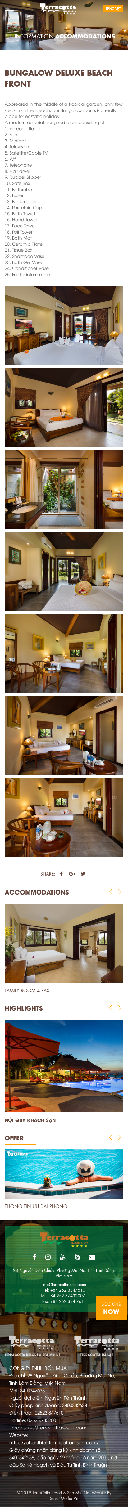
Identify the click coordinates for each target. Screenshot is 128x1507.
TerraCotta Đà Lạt (96, 1344)
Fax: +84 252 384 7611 (64, 1300)
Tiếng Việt (113, 8)
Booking (111, 1308)
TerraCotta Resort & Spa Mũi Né (31, 1344)
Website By (101, 1492)
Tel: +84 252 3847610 (64, 1289)
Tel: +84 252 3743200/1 (64, 1295)
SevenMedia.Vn (64, 1497)
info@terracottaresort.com (64, 1284)
